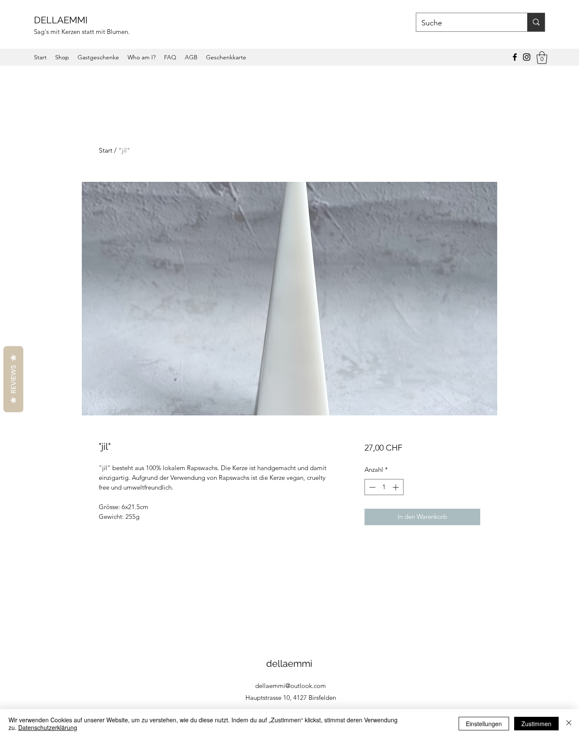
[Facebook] (515, 57)
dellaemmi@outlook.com (290, 686)
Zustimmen (536, 723)
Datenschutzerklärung (47, 727)
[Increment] (396, 487)
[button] (542, 57)
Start (105, 150)
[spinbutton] (384, 487)
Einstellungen (484, 723)
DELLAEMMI (62, 19)
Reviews (13, 379)
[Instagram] (527, 57)
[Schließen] (569, 723)
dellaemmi (290, 663)
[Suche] (536, 22)
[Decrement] (371, 487)
